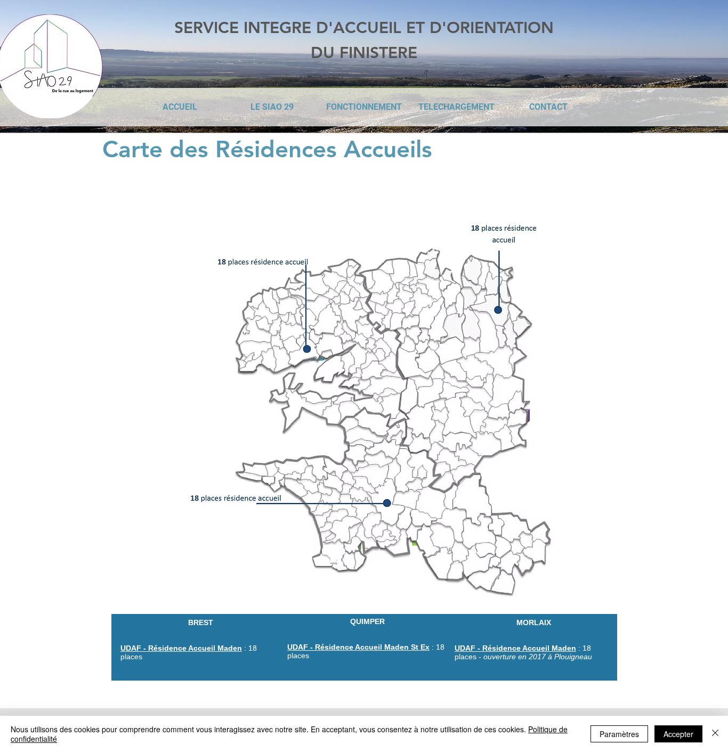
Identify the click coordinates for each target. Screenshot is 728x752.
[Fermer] (715, 733)
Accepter (678, 734)
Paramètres (619, 734)
